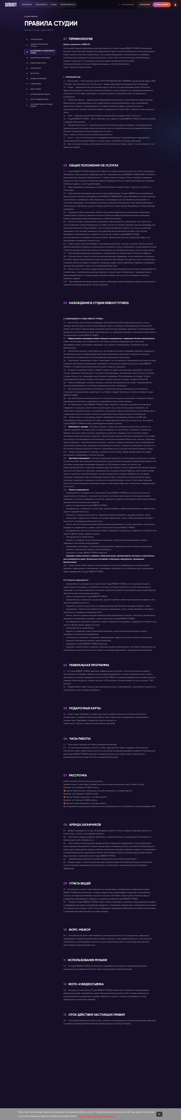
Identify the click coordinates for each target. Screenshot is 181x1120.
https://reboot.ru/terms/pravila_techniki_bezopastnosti (87, 134)
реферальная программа (111, 671)
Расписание (145, 4)
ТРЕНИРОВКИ (27, 4)
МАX (154, 806)
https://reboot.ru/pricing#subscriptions (87, 834)
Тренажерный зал (67, 4)
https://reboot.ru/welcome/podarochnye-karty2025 (92, 723)
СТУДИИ (54, 4)
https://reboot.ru (133, 116)
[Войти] (175, 4)
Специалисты (41, 4)
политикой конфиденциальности (96, 1116)
